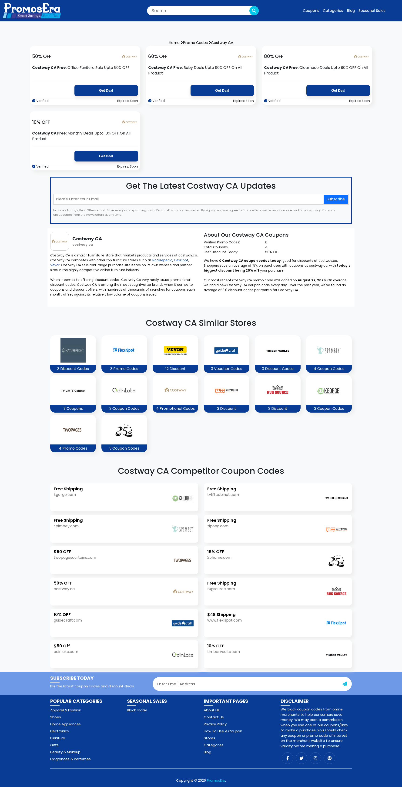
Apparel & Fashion (65, 710)
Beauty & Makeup (65, 752)
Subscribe (336, 199)
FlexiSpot (181, 260)
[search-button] (254, 10)
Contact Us (214, 717)
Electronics (59, 731)
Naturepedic (162, 260)
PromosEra (216, 780)
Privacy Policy (215, 724)
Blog (351, 10)
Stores (209, 738)
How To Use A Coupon (223, 731)
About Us (212, 710)
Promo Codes (196, 42)
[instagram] (315, 758)
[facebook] (287, 758)
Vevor (55, 265)
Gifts (54, 745)
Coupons (311, 10)
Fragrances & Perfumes (70, 759)
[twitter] (301, 758)
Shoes (55, 717)
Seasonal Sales (371, 10)
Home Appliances (65, 724)
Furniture (57, 738)
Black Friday (137, 710)
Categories (333, 10)
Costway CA (222, 42)
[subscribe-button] (345, 684)
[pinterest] (329, 758)
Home (175, 42)
